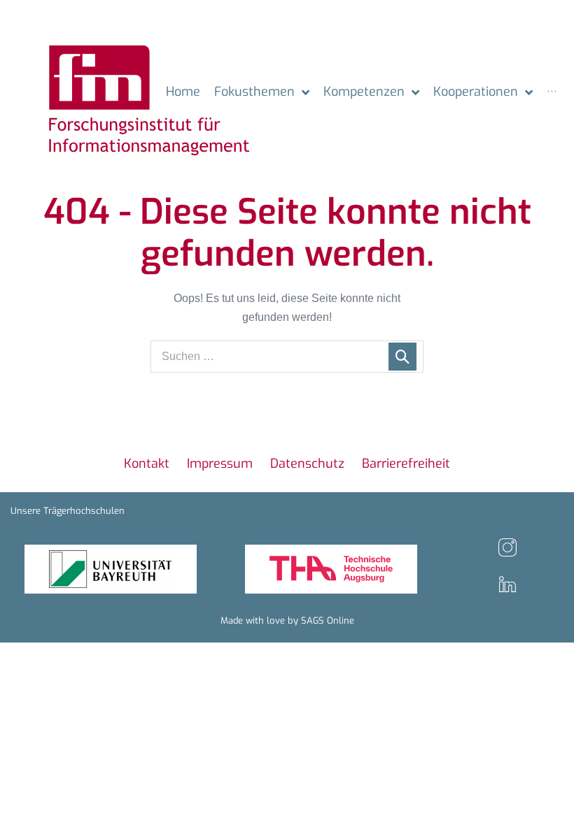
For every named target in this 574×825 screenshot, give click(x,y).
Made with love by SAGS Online (287, 620)
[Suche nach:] (287, 356)
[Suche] (402, 357)
